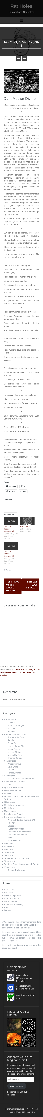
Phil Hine (11, 769)
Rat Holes (21, 6)
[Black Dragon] (27, 521)
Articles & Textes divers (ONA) (21, 820)
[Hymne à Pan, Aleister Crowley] (14, 1025)
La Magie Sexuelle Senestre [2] (9, 528)
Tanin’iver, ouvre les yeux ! (21, 43)
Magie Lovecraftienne (14, 805)
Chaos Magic (10, 761)
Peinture (11, 731)
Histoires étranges (16, 725)
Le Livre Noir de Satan (17, 834)
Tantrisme (8, 855)
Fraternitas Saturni (12, 790)
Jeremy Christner (15, 752)
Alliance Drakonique (16, 870)
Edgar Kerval (13, 743)
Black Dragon (25, 526)
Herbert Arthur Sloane (17, 746)
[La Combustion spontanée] (14, 1040)
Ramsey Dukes (14, 773)
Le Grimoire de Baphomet (19, 831)
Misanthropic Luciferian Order (21, 778)
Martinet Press (10, 901)
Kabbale (7, 793)
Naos (10, 837)
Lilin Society (9, 802)
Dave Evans (13, 767)
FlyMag (18, 1112)
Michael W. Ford (15, 755)
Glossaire (12, 826)
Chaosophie (9, 775)
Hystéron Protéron (16, 829)
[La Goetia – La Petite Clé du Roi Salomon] (29, 1040)
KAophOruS (9, 889)
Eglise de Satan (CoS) (14, 787)
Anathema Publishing (13, 904)
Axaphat (11, 740)
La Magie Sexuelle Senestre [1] (9, 553)
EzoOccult (8, 892)
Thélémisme (9, 861)
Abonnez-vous (16, 1086)
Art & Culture (10, 719)
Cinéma (11, 722)
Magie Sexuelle (11, 808)
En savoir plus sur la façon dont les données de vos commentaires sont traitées (20, 672)
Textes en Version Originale (16, 858)
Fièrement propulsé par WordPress (21, 1109)
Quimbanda (9, 849)
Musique (8, 570)
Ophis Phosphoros (12, 895)
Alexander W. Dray (16, 737)
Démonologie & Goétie (14, 781)
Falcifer (11, 823)
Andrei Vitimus (14, 764)
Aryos (6, 907)
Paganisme (9, 846)
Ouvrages (8, 843)
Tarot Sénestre (14, 840)
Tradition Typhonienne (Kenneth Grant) (21, 864)
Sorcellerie (9, 852)
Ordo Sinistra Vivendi (13, 814)
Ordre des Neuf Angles (14, 817)
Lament (7, 910)
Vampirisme (9, 867)
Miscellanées (10, 811)
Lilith (10, 784)
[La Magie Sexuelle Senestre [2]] (11, 521)
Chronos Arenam (11, 898)
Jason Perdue (14, 749)
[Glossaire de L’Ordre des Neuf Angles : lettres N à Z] (29, 1025)
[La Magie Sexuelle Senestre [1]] (11, 546)
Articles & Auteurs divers (15, 734)
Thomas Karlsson (16, 758)
